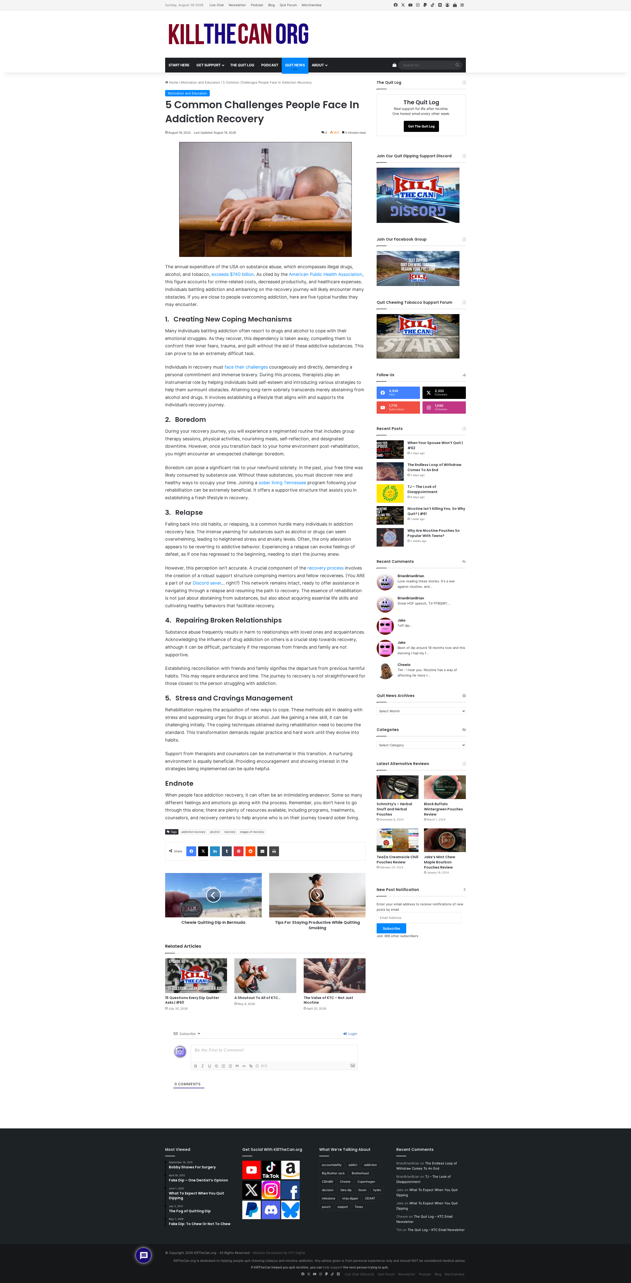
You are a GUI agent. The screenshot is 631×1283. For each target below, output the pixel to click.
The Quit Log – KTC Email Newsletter (436, 1230)
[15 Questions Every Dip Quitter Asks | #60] (196, 975)
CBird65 (327, 1181)
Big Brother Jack (333, 1173)
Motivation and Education (200, 82)
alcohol (215, 832)
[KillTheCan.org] (239, 34)
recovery (229, 832)
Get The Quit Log (421, 126)
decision (327, 1190)
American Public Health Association (325, 274)
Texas (359, 1207)
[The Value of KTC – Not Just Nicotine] (335, 975)
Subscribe (391, 928)
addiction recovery (193, 832)
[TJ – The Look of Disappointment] (390, 493)
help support (332, 1267)
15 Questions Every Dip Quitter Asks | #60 (192, 1000)
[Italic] (202, 1066)
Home (173, 82)
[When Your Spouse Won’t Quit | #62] (390, 449)
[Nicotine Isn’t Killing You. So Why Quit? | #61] (390, 515)
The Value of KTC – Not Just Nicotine (328, 1000)
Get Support (208, 65)
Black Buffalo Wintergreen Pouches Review (443, 809)
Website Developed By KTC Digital (279, 1253)
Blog (271, 5)
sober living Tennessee (282, 482)
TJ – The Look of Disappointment (422, 489)
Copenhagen (366, 1181)
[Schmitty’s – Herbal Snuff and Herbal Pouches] (398, 787)
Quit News (295, 65)
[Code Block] (244, 1066)
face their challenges (246, 367)
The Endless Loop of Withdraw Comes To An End (434, 467)
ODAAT (370, 1198)
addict (353, 1165)
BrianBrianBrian (411, 576)
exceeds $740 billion (232, 274)
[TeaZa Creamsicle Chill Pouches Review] (398, 840)
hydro (377, 1190)
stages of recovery (252, 832)
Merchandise (312, 5)
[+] (264, 1066)
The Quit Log (242, 65)
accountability (332, 1165)
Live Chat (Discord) (359, 1274)
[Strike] (216, 1066)
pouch (326, 1207)
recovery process (325, 567)
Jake (401, 620)
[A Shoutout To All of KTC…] (265, 975)
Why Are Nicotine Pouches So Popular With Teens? (433, 533)
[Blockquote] (237, 1066)
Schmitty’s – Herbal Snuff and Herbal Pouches (394, 809)
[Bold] (195, 1066)
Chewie (404, 664)
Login (352, 1034)
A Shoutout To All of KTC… (257, 997)
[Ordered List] (223, 1066)
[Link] (250, 1066)
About (318, 65)
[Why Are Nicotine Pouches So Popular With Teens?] (390, 537)
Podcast (257, 5)
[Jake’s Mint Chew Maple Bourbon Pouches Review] (445, 840)
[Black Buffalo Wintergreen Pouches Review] (445, 787)
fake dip (345, 1190)
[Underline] (209, 1066)
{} (257, 1066)
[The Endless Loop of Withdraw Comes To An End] (390, 471)
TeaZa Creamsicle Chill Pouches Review (397, 860)
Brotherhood (360, 1173)
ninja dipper (350, 1198)
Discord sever (207, 583)
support (342, 1207)
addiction (370, 1165)
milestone (328, 1198)
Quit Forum (288, 5)
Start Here (179, 65)
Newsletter (237, 5)
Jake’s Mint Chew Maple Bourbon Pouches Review (439, 862)
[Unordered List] (230, 1066)
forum (362, 1190)
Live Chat (217, 5)
